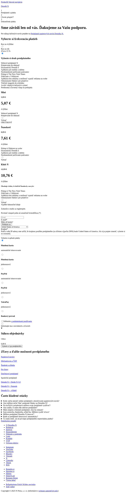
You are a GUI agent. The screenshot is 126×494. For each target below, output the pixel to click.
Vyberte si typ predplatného (12, 346)
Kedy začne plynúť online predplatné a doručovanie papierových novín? (31, 401)
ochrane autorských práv (48, 491)
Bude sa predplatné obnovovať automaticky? (20, 416)
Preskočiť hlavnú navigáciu (11, 2)
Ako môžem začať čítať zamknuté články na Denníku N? (25, 403)
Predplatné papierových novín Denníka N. (47, 34)
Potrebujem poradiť (8, 421)
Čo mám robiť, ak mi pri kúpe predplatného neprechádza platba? (28, 419)
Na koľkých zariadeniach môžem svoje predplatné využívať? (26, 405)
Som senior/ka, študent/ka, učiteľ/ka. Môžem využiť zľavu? (26, 412)
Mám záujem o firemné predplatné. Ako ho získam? (23, 410)
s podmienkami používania (21, 321)
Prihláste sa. (6, 224)
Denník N (5, 6)
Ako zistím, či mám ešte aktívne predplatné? (20, 408)
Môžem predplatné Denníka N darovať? (18, 414)
